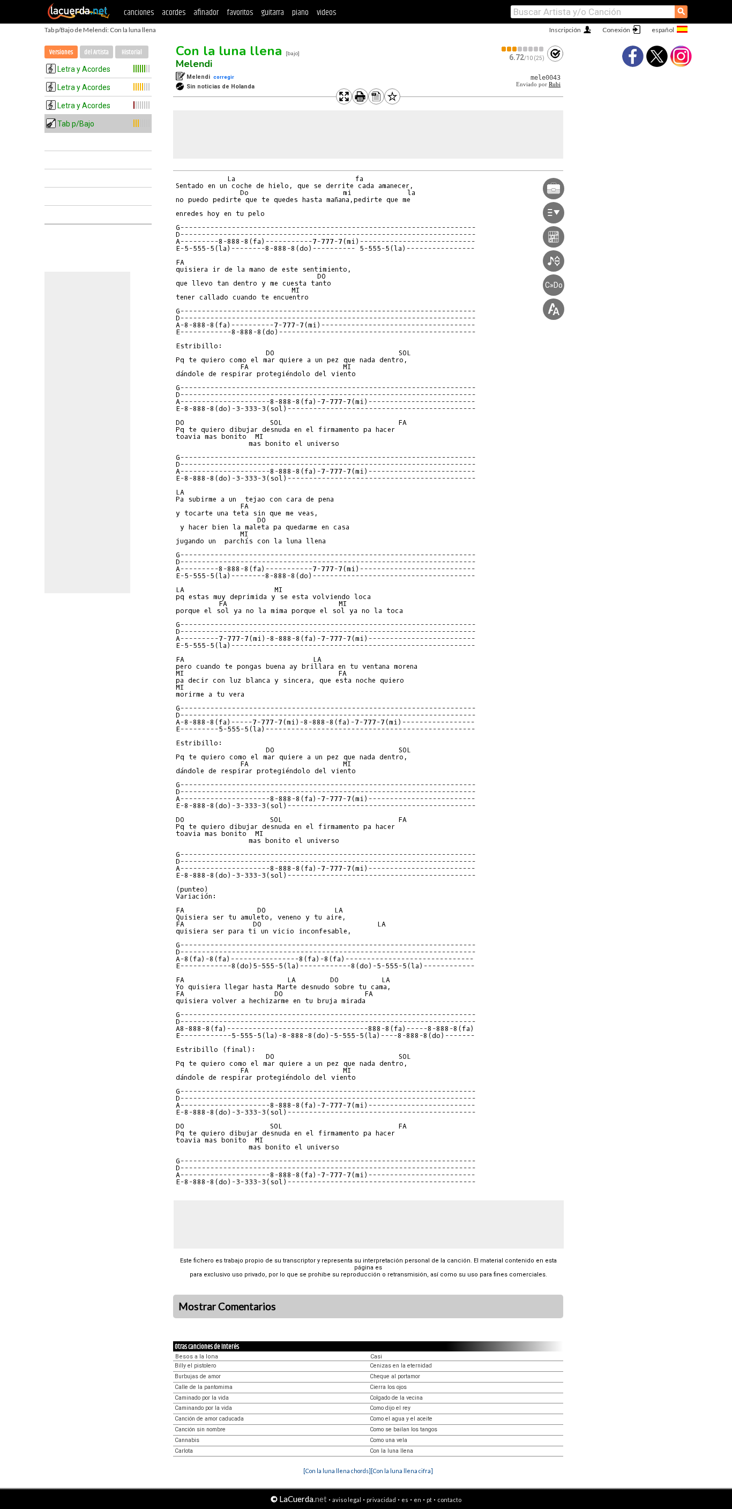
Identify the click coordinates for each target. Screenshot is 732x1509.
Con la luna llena (229, 50)
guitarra (272, 12)
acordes (173, 12)
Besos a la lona (196, 1356)
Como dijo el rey (390, 1408)
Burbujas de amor (198, 1376)
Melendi (194, 63)
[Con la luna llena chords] (337, 1470)
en (417, 1499)
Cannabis (187, 1440)
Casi (376, 1356)
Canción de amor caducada (209, 1418)
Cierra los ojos (388, 1387)
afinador (206, 12)
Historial (132, 52)
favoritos (240, 12)
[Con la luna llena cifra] (402, 1470)
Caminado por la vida (202, 1397)
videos (326, 12)
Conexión (616, 30)
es (404, 1499)
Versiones (61, 52)
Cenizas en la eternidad (401, 1365)
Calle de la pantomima (204, 1387)
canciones (139, 12)
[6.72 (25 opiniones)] (523, 49)
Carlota (184, 1450)
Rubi (555, 84)
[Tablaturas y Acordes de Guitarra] (78, 17)
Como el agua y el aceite (401, 1418)
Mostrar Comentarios (227, 1306)
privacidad (381, 1499)
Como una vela (388, 1440)
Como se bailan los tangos (403, 1429)
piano (300, 12)
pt (429, 1499)
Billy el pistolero (195, 1365)
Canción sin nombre (200, 1429)
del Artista (96, 52)
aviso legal (346, 1499)
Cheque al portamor (395, 1376)
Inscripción (565, 30)
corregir (223, 77)
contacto (449, 1499)
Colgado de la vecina (396, 1397)
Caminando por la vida (203, 1408)
